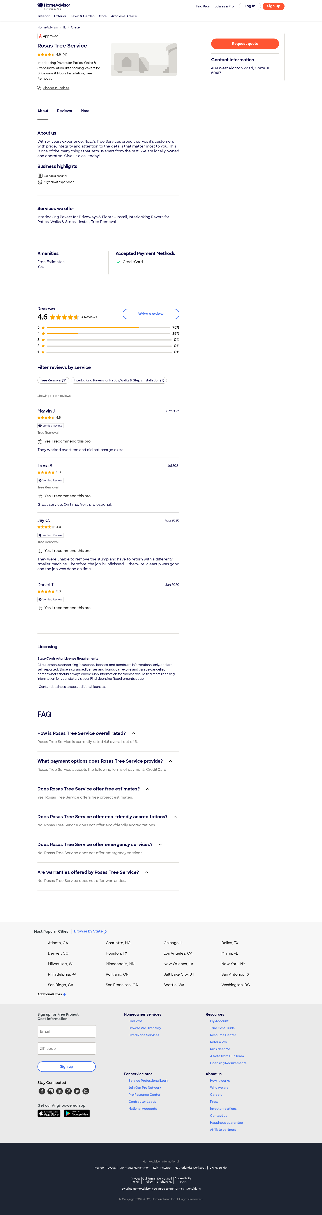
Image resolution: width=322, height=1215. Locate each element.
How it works (220, 1081)
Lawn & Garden (83, 16)
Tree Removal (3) (53, 380)
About (42, 111)
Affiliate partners (223, 1130)
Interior (44, 16)
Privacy (135, 1180)
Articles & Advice (124, 16)
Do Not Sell (164, 1180)
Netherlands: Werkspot (190, 1167)
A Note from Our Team (227, 1056)
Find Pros (135, 1021)
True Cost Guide (222, 1028)
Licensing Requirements (228, 1063)
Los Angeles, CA (178, 953)
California (148, 1180)
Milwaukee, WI (60, 964)
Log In (250, 6)
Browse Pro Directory (145, 1028)
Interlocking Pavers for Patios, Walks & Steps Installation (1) (119, 380)
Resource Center (223, 1035)
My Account (219, 1021)
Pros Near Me (220, 1049)
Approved (50, 36)
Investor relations (223, 1109)
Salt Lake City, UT (179, 974)
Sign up (66, 1066)
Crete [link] (75, 27)
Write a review (151, 314)
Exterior (60, 16)
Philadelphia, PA (62, 974)
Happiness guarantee (226, 1123)
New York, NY (233, 964)
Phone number (56, 88)
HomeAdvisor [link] (47, 27)
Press (214, 1102)
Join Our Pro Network (145, 1088)
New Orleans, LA (178, 964)
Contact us (218, 1116)
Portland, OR (117, 974)
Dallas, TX (229, 943)
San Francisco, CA (122, 985)
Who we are (219, 1088)
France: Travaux (105, 1167)
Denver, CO (58, 953)
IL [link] (64, 27)
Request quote (245, 43)
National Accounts (143, 1109)
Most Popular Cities (51, 931)
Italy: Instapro (162, 1167)
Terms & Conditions (187, 1188)
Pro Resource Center (145, 1095)
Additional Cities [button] (49, 994)
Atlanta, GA (58, 943)
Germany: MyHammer (134, 1167)
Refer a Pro (218, 1042)
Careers (216, 1095)
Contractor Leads (142, 1102)
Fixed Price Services (144, 1035)
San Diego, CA (60, 985)
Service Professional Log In (149, 1081)
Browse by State (88, 931)
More (103, 16)
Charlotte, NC (118, 943)
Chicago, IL (174, 943)
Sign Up (273, 6)
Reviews (64, 111)
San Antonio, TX (235, 974)
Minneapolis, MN (120, 964)
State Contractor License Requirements (67, 658)
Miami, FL (229, 953)
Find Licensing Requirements (112, 679)
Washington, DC (235, 985)
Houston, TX (116, 953)
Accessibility (183, 1180)
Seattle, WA (174, 985)
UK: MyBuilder (219, 1167)
